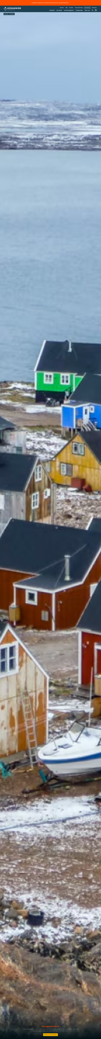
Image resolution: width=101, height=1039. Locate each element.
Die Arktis (59, 10)
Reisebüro (94, 7)
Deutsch (62, 7)
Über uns (87, 10)
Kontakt (71, 7)
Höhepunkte (79, 10)
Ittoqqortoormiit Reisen (50, 1034)
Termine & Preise (79, 7)
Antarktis (52, 10)
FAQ (67, 7)
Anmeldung (87, 7)
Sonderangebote (69, 10)
